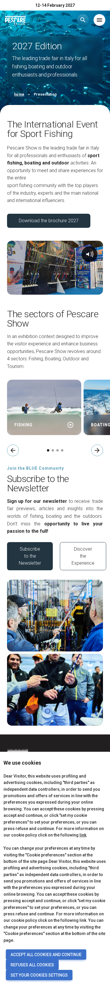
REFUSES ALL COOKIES (32, 965)
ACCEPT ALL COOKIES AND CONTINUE (46, 954)
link (82, 835)
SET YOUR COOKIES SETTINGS (39, 975)
